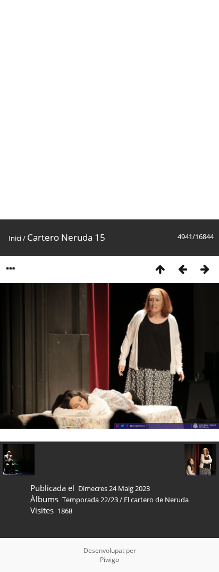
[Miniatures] (160, 269)
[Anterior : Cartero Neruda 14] (182, 269)
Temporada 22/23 (90, 499)
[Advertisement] (109, 109)
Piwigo (109, 559)
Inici (15, 238)
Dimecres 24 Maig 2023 (114, 488)
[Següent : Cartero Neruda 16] (204, 269)
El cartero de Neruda (156, 499)
